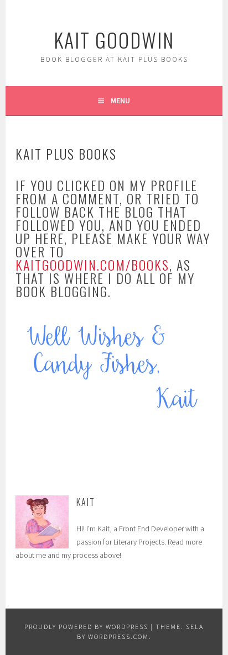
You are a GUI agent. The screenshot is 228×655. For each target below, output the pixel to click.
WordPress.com (118, 636)
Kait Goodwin (114, 39)
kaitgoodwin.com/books (92, 264)
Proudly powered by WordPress (86, 626)
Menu (120, 100)
